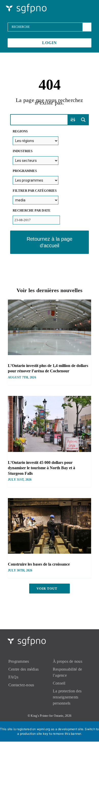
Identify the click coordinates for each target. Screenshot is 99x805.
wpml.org (43, 729)
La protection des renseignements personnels (67, 697)
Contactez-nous (21, 685)
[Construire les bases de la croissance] (49, 526)
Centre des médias (23, 669)
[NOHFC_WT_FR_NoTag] (26, 6)
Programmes (18, 661)
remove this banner (67, 734)
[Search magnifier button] (83, 120)
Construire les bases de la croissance (39, 564)
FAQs (13, 677)
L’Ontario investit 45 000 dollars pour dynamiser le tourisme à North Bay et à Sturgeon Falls (41, 468)
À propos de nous (67, 661)
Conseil (59, 683)
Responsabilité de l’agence (67, 672)
